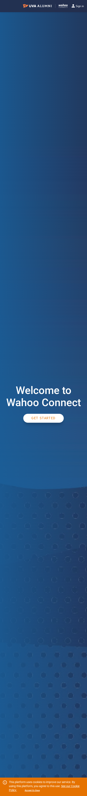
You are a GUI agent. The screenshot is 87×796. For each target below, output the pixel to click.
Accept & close (32, 790)
